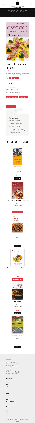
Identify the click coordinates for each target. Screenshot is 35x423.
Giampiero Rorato (13, 90)
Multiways (12, 419)
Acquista (15, 78)
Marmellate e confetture (18, 11)
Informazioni (9, 378)
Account (7, 397)
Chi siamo (7, 382)
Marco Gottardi (17, 171)
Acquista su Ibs (23, 97)
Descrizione (11, 107)
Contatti (7, 386)
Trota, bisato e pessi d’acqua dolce (17, 10)
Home (9, 13)
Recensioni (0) (11, 113)
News (7, 384)
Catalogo (14, 13)
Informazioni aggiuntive (14, 110)
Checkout (7, 399)
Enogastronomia (21, 13)
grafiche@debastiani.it (14, 366)
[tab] (11, 106)
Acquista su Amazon (12, 97)
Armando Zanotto (17, 340)
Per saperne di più (17, 212)
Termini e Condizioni (10, 401)
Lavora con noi (8, 387)
